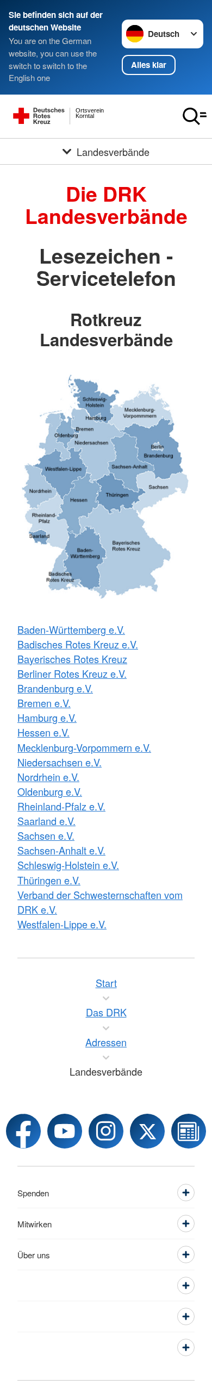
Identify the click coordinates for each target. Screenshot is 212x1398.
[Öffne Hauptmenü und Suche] (195, 116)
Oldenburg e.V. (49, 791)
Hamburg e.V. (47, 717)
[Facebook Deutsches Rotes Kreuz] (23, 1131)
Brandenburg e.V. (55, 688)
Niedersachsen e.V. (59, 762)
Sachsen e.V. (45, 835)
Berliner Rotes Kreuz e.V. (72, 673)
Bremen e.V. (44, 703)
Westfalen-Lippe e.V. (62, 924)
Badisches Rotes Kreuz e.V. (77, 644)
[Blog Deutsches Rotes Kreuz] (188, 1131)
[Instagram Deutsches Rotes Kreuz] (106, 1131)
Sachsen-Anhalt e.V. (61, 850)
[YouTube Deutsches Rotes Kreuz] (64, 1131)
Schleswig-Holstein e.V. (68, 865)
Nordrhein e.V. (48, 777)
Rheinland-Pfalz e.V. (61, 806)
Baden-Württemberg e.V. (71, 629)
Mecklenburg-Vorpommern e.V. (84, 747)
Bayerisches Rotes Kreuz (72, 659)
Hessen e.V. (43, 732)
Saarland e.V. (46, 821)
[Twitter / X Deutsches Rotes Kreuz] (147, 1131)
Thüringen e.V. (48, 880)
